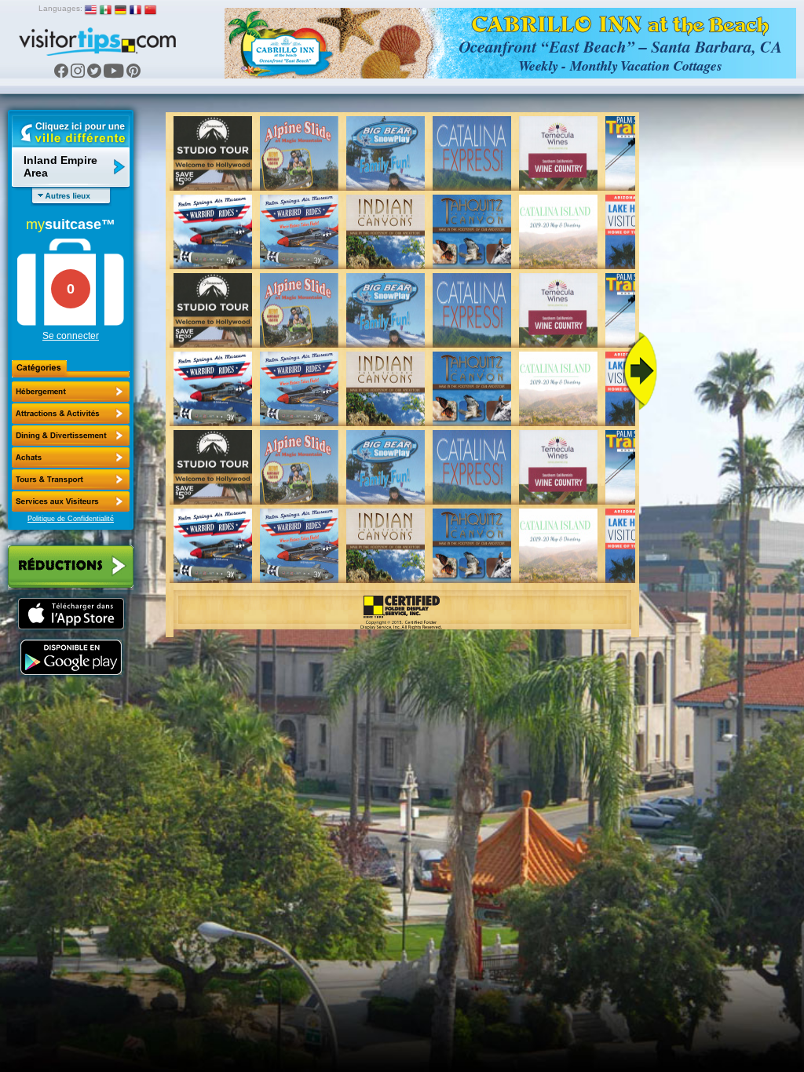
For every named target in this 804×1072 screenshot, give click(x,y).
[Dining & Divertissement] (71, 435)
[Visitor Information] (71, 501)
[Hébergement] (71, 391)
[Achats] (71, 457)
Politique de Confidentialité (70, 519)
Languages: (60, 8)
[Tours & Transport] (71, 479)
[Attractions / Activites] (71, 413)
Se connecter (70, 335)
